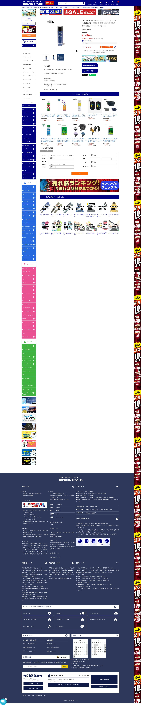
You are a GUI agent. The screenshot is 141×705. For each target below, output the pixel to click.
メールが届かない (94, 613)
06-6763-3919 (57, 675)
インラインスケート (28, 163)
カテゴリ (95, 4)
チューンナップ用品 (28, 159)
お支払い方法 (26, 613)
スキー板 (25, 45)
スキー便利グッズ (27, 389)
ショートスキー (27, 79)
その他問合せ (59, 626)
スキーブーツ (26, 109)
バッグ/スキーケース (28, 152)
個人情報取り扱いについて (41, 695)
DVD (24, 170)
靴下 (24, 374)
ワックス (25, 156)
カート (117, 3)
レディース (65, 155)
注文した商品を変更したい (30, 643)
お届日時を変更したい (29, 647)
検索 (83, 3)
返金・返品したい (51, 651)
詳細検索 (90, 4)
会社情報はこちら (33, 683)
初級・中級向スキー (28, 94)
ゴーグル (25, 116)
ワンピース (26, 138)
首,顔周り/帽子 (26, 145)
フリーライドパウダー (28, 75)
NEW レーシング (27, 53)
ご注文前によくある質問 (29, 619)
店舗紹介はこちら (33, 688)
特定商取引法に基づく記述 (28, 695)
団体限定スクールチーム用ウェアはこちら (68, 684)
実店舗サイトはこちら (104, 686)
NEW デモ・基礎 (27, 64)
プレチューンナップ (28, 102)
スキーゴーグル (27, 360)
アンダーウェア (27, 149)
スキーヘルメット (27, 367)
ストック (25, 113)
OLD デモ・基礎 (27, 68)
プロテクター (26, 127)
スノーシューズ (27, 382)
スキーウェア (26, 131)
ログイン (29, 23)
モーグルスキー (27, 83)
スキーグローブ (27, 364)
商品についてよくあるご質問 (97, 619)
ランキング (100, 4)
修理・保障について (28, 626)
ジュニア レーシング (28, 60)
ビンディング (26, 105)
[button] (40, 12)
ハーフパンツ (26, 141)
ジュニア (72, 155)
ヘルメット (26, 123)
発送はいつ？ (59, 613)
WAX (24, 237)
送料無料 (58, 164)
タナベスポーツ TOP (28, 7)
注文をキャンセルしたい (29, 651)
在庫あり (52, 164)
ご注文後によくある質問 (62, 619)
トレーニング (26, 166)
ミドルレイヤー (27, 134)
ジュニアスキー (27, 91)
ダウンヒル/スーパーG (28, 72)
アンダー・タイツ (27, 371)
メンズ (59, 155)
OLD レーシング (27, 57)
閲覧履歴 (112, 4)
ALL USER (53, 155)
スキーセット (26, 98)
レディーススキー (27, 87)
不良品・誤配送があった (53, 647)
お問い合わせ (105, 679)
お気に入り (107, 4)
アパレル (25, 177)
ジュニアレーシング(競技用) (28, 393)
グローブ (25, 120)
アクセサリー (39, 7)
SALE (64, 164)
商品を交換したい (51, 643)
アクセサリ (26, 174)
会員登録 (29, 35)
